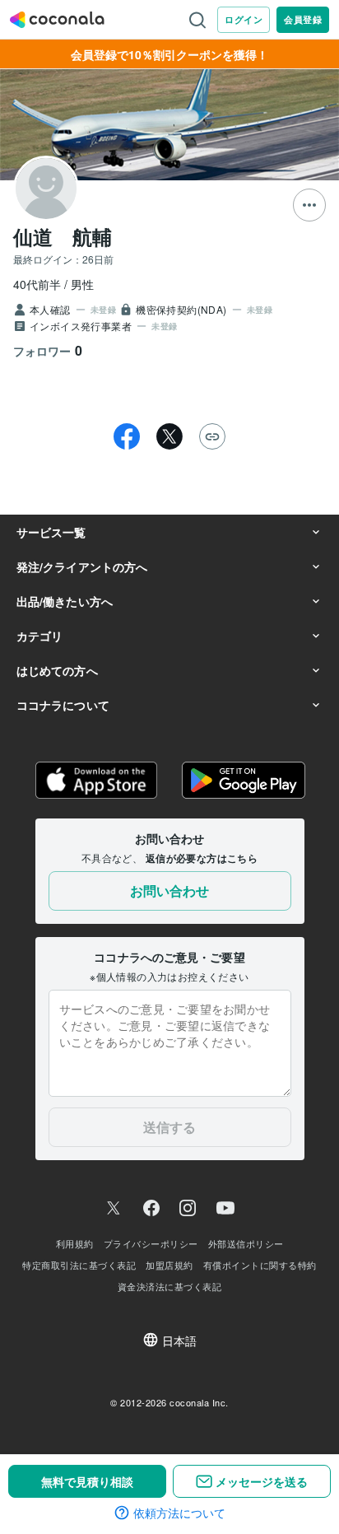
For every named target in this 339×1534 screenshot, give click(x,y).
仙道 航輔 (62, 236)
